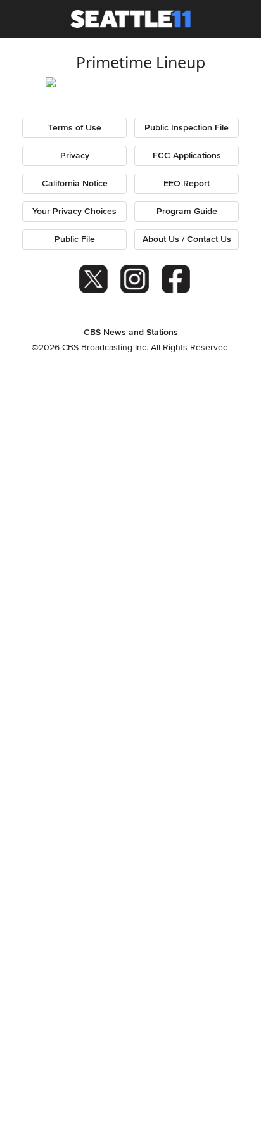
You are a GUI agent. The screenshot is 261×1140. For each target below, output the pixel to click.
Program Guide (186, 211)
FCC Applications (187, 155)
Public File (74, 239)
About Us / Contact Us (187, 239)
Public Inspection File (186, 128)
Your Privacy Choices (74, 211)
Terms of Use (74, 128)
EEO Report (186, 183)
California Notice (75, 183)
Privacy (74, 155)
